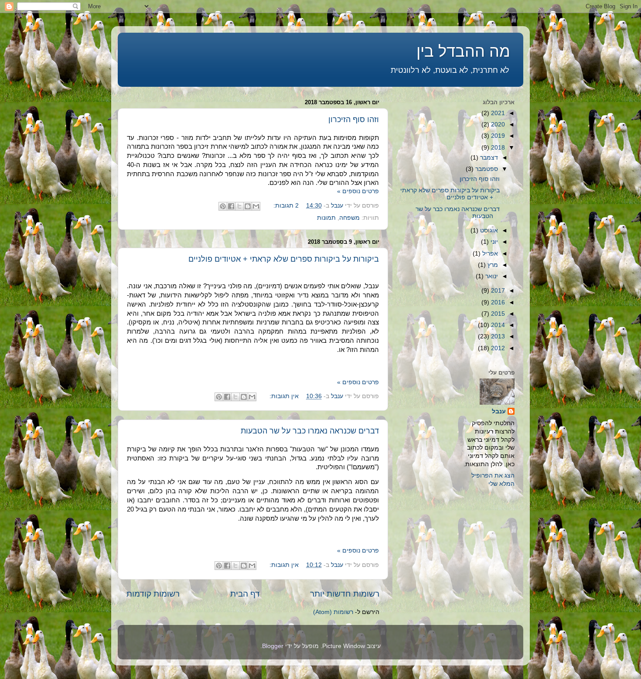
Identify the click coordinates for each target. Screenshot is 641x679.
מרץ (492, 265)
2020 (497, 124)
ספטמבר (486, 169)
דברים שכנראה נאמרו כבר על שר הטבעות (310, 431)
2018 (497, 147)
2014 (497, 325)
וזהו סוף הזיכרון (353, 119)
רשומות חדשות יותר (344, 593)
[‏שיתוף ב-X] (239, 206)
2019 (497, 136)
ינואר (491, 276)
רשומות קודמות (153, 593)
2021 (497, 113)
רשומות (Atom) (333, 612)
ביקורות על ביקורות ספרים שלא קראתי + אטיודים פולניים (283, 259)
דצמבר (488, 157)
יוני (493, 242)
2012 (497, 348)
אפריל (489, 253)
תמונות (326, 218)
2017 (497, 290)
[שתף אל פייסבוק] (231, 206)
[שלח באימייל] (256, 206)
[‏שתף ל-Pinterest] (222, 206)
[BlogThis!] (247, 206)
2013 (497, 336)
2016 (497, 302)
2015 (497, 313)
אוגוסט (488, 230)
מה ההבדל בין (463, 51)
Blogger (272, 646)
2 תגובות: (285, 205)
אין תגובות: (283, 396)
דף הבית (245, 593)
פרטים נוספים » (358, 191)
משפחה (349, 218)
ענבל (499, 411)
